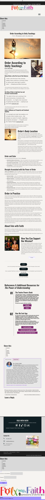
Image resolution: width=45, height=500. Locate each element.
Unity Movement (17, 392)
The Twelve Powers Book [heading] (24, 292)
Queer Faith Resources (14, 391)
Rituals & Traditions (28, 391)
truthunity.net (15, 103)
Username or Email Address (5, 473)
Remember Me (3, 480)
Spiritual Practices (10, 392)
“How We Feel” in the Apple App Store (27, 330)
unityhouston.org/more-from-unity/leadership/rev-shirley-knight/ (16, 385)
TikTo (15, 427)
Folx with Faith (22, 420)
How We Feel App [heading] (21, 313)
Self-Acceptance (35, 391)
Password (2, 477)
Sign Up (22, 427)
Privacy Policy (6, 452)
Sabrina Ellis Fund (17, 4)
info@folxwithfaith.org (10, 441)
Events (23, 264)
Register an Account (3, 499)
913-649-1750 (8, 438)
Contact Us (24, 4)
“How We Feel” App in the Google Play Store (27, 332)
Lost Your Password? (3, 485)
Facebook (12, 427)
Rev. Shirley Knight (29, 35)
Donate (29, 4)
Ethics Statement (12, 452)
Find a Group (23, 274)
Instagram (7, 427)
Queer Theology (21, 391)
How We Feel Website (27, 327)
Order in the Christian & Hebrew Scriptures (32, 394)
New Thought (7, 391)
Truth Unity (27, 305)
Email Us (19, 427)
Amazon (27, 308)
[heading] (27, 305)
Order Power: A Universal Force (11, 394)
